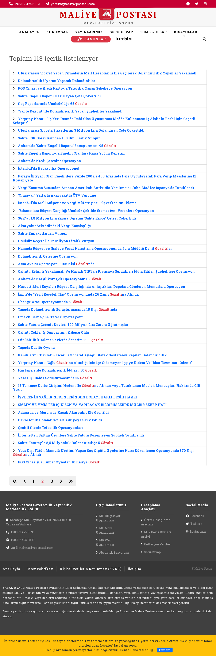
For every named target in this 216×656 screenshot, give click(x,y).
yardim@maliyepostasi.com (73, 4)
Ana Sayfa (11, 569)
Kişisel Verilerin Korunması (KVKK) (90, 569)
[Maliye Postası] (108, 16)
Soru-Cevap (152, 552)
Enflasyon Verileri (158, 544)
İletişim (134, 569)
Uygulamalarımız (111, 505)
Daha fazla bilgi (142, 650)
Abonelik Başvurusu (114, 552)
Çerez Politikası (40, 569)
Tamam (165, 650)
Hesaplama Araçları (150, 507)
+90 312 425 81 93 (27, 4)
